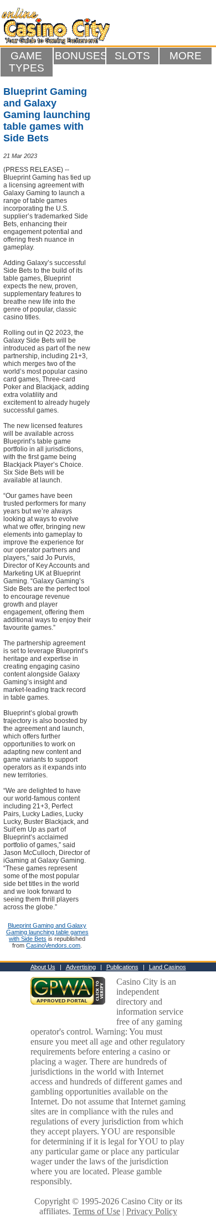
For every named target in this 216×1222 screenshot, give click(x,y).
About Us (42, 967)
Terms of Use (96, 1211)
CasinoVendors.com (53, 945)
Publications (122, 967)
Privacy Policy (151, 1211)
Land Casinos (167, 967)
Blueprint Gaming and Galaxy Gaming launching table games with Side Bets (47, 932)
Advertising (81, 967)
